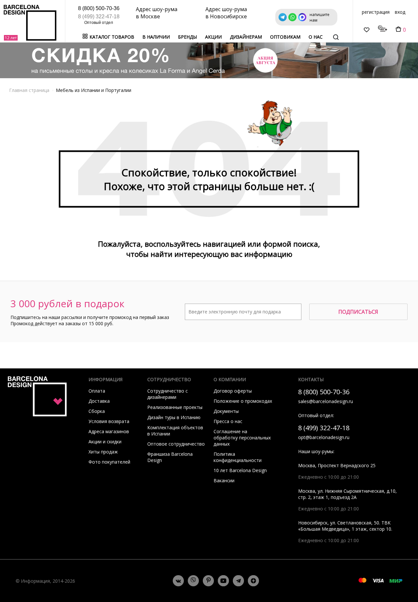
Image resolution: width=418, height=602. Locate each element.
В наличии (156, 37)
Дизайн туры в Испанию (174, 417)
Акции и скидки (104, 441)
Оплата (96, 391)
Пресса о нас (228, 421)
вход (400, 12)
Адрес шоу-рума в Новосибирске (226, 13)
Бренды (187, 37)
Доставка (99, 401)
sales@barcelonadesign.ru (325, 401)
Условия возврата (108, 421)
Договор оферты (233, 391)
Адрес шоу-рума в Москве (156, 13)
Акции (213, 37)
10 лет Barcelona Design (240, 470)
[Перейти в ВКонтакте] (178, 580)
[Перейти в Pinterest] (208, 581)
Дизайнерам (246, 37)
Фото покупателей (109, 462)
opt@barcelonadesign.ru (323, 437)
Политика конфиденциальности (238, 457)
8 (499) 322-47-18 (99, 16)
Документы (226, 411)
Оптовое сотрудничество (176, 444)
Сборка (96, 411)
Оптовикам (285, 37)
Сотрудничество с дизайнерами (167, 394)
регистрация (376, 12)
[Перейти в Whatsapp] (193, 580)
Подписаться (358, 311)
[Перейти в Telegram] (238, 580)
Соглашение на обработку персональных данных (242, 437)
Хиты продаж (103, 452)
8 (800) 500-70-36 (99, 8)
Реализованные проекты (174, 407)
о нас (316, 37)
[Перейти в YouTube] (223, 580)
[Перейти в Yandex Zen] (253, 580)
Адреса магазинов (108, 431)
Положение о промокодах (243, 401)
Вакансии (224, 480)
